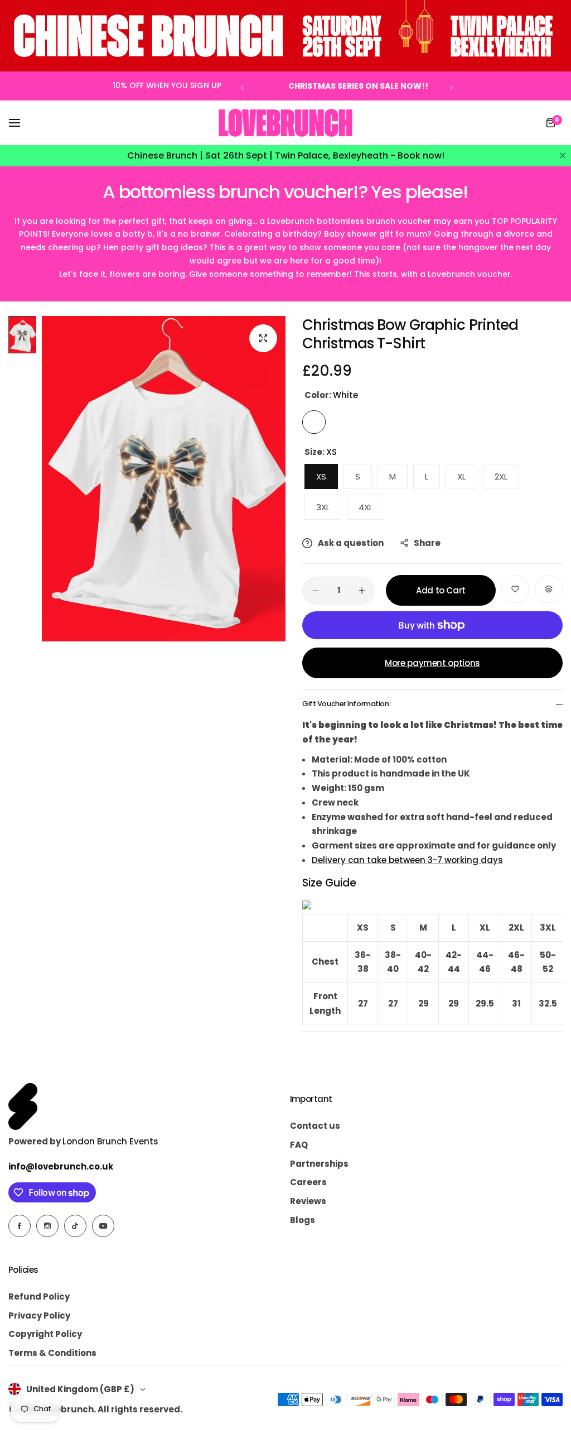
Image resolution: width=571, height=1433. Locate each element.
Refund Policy (39, 1296)
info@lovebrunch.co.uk (60, 1166)
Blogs (302, 1220)
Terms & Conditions (52, 1353)
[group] (164, 478)
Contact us (315, 1126)
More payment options (432, 663)
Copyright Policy (45, 1334)
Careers (308, 1182)
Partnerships (319, 1164)
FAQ (299, 1145)
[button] (242, 87)
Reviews (308, 1201)
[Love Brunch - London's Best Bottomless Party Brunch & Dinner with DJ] (285, 123)
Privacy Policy (39, 1315)
